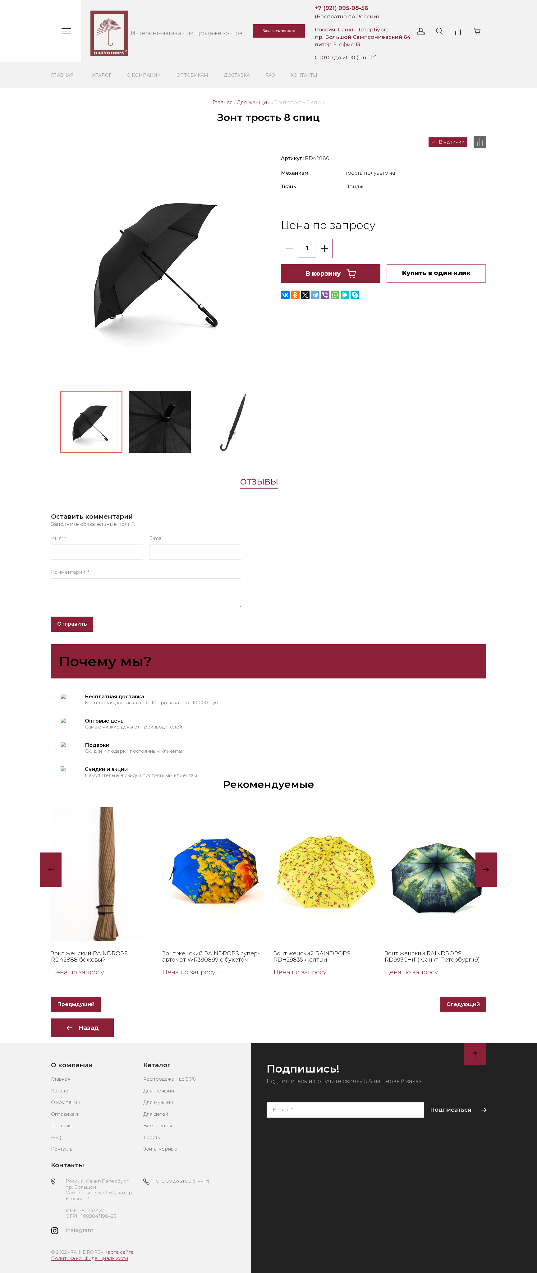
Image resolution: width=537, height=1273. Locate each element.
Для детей (155, 1114)
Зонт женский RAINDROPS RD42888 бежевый (89, 956)
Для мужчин (158, 1102)
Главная (62, 75)
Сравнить (480, 142)
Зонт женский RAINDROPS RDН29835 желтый (311, 956)
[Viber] (325, 295)
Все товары (157, 1125)
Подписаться (450, 1109)
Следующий (463, 1004)
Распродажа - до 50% (169, 1079)
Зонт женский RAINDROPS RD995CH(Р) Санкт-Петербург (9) (432, 956)
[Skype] (355, 295)
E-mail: (156, 538)
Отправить (72, 624)
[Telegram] (315, 295)
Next (486, 869)
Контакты (304, 75)
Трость (151, 1137)
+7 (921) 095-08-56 (341, 8)
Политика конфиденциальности (89, 1258)
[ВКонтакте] (285, 295)
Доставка (237, 75)
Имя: (58, 538)
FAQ (270, 75)
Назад (88, 1028)
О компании (144, 75)
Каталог (100, 75)
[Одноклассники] (295, 295)
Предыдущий (75, 1004)
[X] (305, 295)
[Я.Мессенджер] (345, 295)
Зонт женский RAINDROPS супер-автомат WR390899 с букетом (211, 956)
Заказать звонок (279, 30)
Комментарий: (70, 572)
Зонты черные (160, 1149)
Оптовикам (192, 75)
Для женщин (254, 102)
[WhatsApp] (335, 295)
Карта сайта (119, 1252)
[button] (420, 31)
